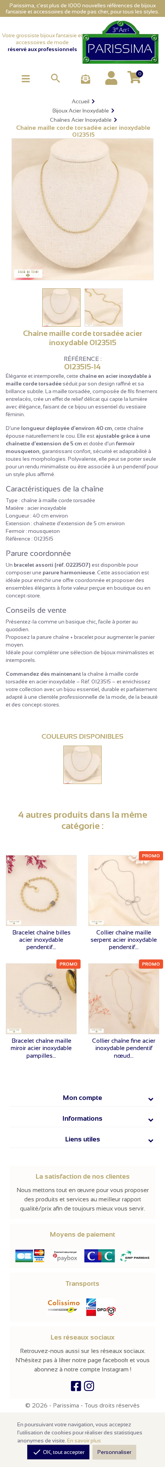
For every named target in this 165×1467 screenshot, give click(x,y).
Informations (82, 1118)
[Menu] (25, 78)
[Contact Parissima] (85, 79)
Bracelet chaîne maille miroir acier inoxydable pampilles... (41, 1047)
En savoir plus (84, 1440)
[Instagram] (89, 1388)
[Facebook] (76, 1388)
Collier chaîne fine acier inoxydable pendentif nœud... (123, 1047)
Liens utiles (82, 1139)
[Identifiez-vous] (111, 78)
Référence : (83, 359)
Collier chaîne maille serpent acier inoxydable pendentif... (124, 939)
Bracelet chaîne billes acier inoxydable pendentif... (41, 939)
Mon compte (82, 1097)
